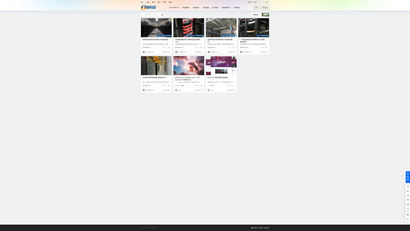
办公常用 (215, 7)
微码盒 (154, 228)
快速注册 (264, 7)
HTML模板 (211, 85)
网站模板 (186, 7)
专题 (147, 2)
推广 (142, 2)
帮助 (164, 2)
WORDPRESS (173, 7)
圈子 (159, 2)
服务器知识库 (146, 47)
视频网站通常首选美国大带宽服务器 (155, 39)
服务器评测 (225, 7)
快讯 (153, 2)
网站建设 (196, 7)
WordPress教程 (179, 85)
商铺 (170, 2)
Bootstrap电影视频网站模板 (218, 77)
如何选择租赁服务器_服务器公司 (154, 77)
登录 (256, 7)
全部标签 (256, 15)
